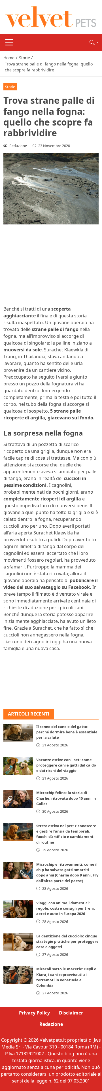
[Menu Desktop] (9, 42)
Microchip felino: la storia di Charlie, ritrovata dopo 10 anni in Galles (66, 798)
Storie (10, 86)
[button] (94, 42)
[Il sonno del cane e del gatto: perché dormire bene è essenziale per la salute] (18, 733)
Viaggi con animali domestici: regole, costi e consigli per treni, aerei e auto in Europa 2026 (65, 908)
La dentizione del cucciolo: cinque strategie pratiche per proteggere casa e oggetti (67, 941)
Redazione (51, 1024)
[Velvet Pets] (51, 16)
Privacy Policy (34, 1013)
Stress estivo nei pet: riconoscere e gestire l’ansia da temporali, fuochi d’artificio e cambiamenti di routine (66, 834)
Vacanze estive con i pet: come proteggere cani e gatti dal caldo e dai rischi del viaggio (66, 765)
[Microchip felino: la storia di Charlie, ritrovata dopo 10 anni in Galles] (18, 799)
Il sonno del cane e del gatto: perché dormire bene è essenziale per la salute (66, 732)
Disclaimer (71, 1013)
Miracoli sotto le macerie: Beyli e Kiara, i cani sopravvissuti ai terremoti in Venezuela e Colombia (66, 977)
